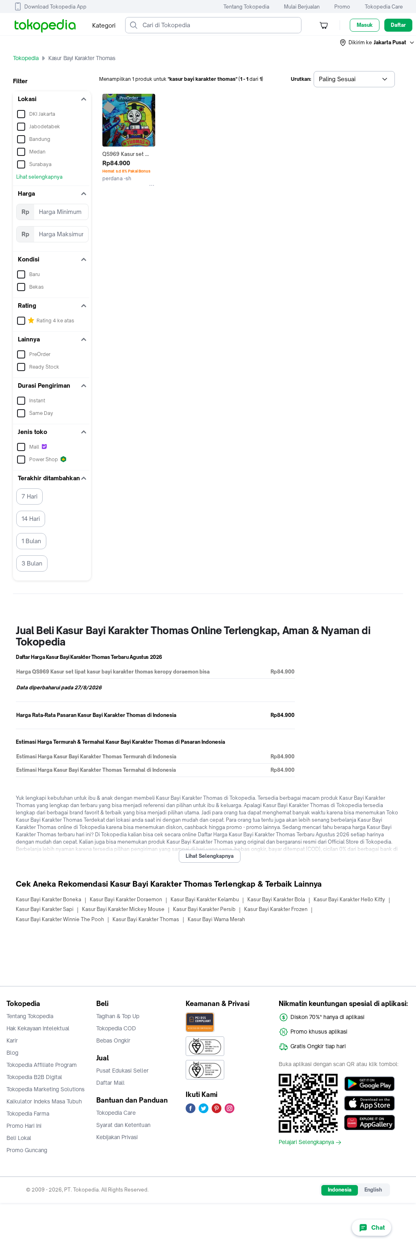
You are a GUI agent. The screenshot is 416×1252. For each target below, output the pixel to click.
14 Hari (31, 518)
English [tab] (373, 1190)
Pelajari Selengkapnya (306, 1142)
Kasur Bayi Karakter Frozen (276, 909)
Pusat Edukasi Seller (122, 1070)
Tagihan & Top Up (117, 1016)
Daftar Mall (110, 1082)
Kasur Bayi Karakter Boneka (48, 899)
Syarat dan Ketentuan (123, 1125)
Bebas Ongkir (113, 1040)
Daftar (398, 25)
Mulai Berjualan (302, 7)
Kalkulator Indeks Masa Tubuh (44, 1101)
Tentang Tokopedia (246, 7)
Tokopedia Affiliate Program (41, 1065)
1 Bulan (31, 540)
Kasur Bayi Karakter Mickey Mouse (123, 909)
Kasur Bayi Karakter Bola (276, 899)
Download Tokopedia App (55, 7)
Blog (12, 1052)
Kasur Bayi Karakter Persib (204, 909)
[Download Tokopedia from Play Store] (369, 1083)
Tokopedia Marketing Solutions (45, 1089)
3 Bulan (32, 563)
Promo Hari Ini (23, 1125)
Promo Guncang (26, 1150)
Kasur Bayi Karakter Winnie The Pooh (60, 919)
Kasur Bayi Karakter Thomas (146, 919)
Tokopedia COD (116, 1028)
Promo (342, 7)
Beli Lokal (18, 1138)
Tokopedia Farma (27, 1113)
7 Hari (29, 496)
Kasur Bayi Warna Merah (216, 919)
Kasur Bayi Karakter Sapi (45, 909)
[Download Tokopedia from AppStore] (369, 1103)
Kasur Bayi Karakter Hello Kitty (349, 899)
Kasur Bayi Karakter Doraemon (126, 899)
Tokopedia (26, 58)
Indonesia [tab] (339, 1190)
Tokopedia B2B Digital (34, 1077)
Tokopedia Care (384, 7)
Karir (12, 1040)
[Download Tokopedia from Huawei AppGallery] (369, 1122)
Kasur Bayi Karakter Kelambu (205, 899)
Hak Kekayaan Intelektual (37, 1028)
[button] (377, 43)
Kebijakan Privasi (117, 1137)
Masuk (365, 25)
